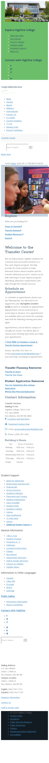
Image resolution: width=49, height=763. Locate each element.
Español (9, 578)
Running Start (12, 127)
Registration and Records (17, 484)
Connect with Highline (13, 610)
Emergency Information (16, 601)
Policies (13, 728)
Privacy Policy (16, 715)
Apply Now (6, 154)
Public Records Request (21, 722)
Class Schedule (12, 502)
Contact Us (11, 114)
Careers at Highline (15, 564)
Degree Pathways (14, 130)
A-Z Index (10, 117)
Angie (13, 163)
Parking (9, 551)
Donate (9, 102)
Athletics (10, 108)
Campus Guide (16, 45)
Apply (8, 98)
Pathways (10, 545)
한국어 (9, 587)
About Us (14, 51)
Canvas (9, 512)
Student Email (12, 505)
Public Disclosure (17, 725)
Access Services (13, 490)
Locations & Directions (16, 548)
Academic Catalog (14, 509)
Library (9, 521)
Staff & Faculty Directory (17, 560)
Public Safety (8, 596)
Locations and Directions (18, 419)
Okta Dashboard (13, 515)
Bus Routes (11, 554)
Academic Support (18, 48)
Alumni (9, 105)
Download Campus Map (19, 424)
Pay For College (17, 42)
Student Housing (13, 538)
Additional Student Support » (19, 524)
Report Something (14, 604)
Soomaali (10, 590)
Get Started (15, 38)
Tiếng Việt (10, 581)
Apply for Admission (15, 480)
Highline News (12, 567)
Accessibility (15, 734)
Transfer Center (8, 138)
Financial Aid (11, 487)
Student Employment (15, 499)
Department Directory (16, 557)
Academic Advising (14, 493)
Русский (10, 584)
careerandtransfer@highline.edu (24, 353)
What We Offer (17, 35)
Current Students (14, 120)
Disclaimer (14, 719)
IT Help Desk (12, 518)
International (12, 111)
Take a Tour (11, 535)
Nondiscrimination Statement (23, 731)
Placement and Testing (16, 496)
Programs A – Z (13, 542)
